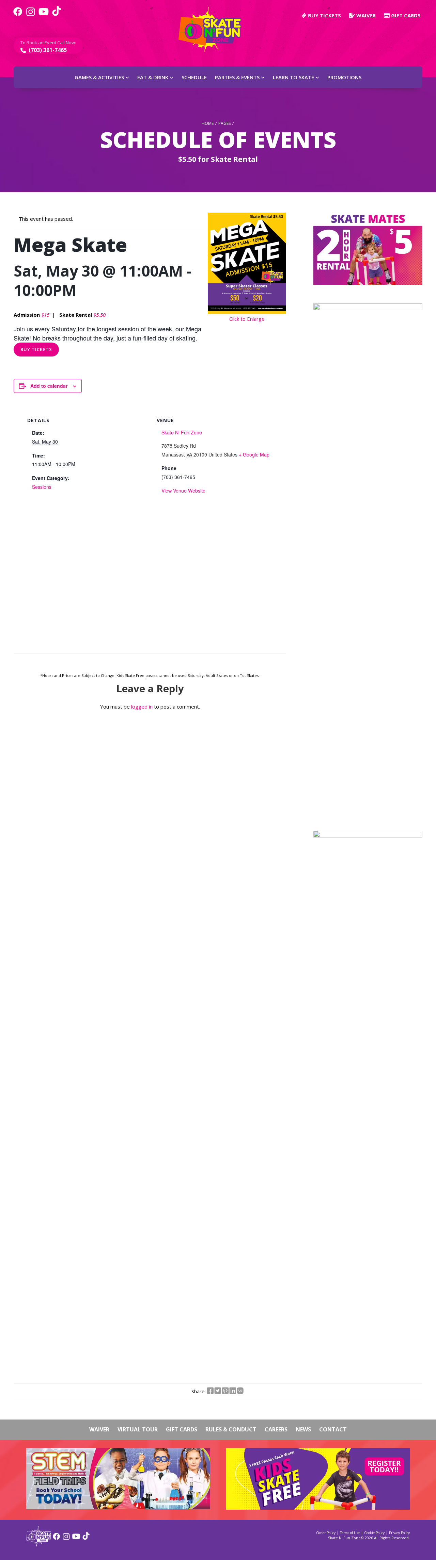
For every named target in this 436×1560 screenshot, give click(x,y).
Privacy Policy (399, 1532)
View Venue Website (183, 490)
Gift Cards (405, 15)
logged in (142, 706)
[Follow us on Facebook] (18, 15)
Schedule (194, 77)
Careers (276, 1429)
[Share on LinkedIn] (233, 1391)
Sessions (41, 486)
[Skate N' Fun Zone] (38, 1544)
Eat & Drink (152, 77)
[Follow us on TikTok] (56, 15)
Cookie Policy (374, 1532)
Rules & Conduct (230, 1429)
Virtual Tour (138, 1429)
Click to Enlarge (247, 318)
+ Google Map (254, 454)
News (303, 1429)
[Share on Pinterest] (225, 1391)
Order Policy (326, 1532)
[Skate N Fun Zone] (214, 29)
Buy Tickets (36, 349)
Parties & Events (237, 77)
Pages (224, 123)
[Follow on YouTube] (76, 1539)
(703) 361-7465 (47, 50)
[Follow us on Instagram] (30, 15)
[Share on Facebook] (210, 1391)
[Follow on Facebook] (56, 1539)
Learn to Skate (293, 77)
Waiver (365, 15)
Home (208, 123)
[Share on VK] (240, 1391)
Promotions (344, 77)
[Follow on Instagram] (66, 1539)
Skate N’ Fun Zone (181, 432)
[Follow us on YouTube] (43, 15)
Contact (333, 1429)
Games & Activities (99, 77)
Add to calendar (48, 385)
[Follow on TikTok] (86, 1539)
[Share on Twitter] (218, 1391)
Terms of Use (350, 1532)
